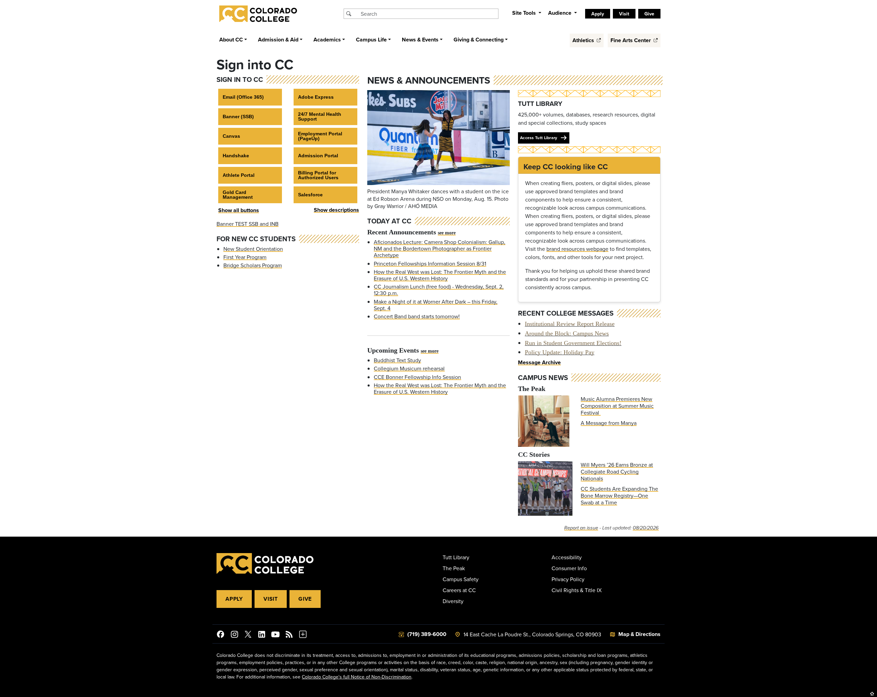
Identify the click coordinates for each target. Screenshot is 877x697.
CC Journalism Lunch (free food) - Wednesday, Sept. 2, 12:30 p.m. (439, 290)
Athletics (583, 40)
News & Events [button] (420, 40)
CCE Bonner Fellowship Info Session (417, 377)
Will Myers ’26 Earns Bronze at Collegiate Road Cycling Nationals (617, 471)
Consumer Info (569, 568)
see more (447, 232)
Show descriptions (336, 210)
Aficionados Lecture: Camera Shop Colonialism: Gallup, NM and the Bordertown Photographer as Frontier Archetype (439, 248)
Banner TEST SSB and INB (248, 224)
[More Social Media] (303, 635)
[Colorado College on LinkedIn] (262, 635)
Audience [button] (560, 13)
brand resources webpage (577, 249)
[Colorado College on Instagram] (234, 635)
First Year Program (245, 257)
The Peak (454, 568)
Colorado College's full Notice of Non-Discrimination (356, 676)
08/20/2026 (646, 528)
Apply (234, 599)
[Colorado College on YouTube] (275, 635)
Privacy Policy (568, 579)
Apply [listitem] (597, 13)
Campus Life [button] (371, 40)
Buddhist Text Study (397, 360)
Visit (270, 599)
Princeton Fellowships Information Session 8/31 (430, 263)
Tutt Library (456, 557)
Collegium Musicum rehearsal (409, 368)
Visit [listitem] (624, 13)
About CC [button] (231, 40)
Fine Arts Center (631, 40)
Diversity (453, 601)
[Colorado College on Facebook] (221, 635)
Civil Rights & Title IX (577, 590)
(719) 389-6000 (426, 634)
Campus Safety (461, 579)
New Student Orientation (253, 249)
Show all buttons (238, 210)
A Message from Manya (609, 423)
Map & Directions (639, 634)
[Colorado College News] (289, 635)
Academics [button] (327, 40)
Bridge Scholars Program (252, 265)
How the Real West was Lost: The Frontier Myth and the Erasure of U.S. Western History (440, 275)
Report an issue (581, 528)
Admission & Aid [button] (278, 40)
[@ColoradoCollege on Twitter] (248, 635)
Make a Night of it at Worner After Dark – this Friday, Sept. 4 (435, 305)
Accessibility (567, 557)
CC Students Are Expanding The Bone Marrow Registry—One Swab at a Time (619, 495)
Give (305, 599)
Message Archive (539, 362)
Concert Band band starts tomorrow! (417, 316)
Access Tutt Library (538, 137)
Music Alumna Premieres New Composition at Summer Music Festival (617, 405)
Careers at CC (459, 590)
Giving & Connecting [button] (479, 40)
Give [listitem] (649, 13)
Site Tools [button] (524, 13)
